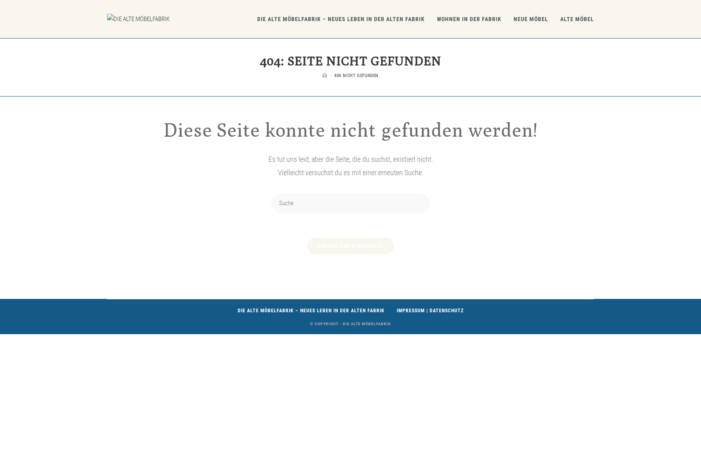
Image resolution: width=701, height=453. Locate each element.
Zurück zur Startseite (350, 246)
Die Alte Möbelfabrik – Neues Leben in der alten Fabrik (311, 310)
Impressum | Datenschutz (430, 310)
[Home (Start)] (325, 75)
